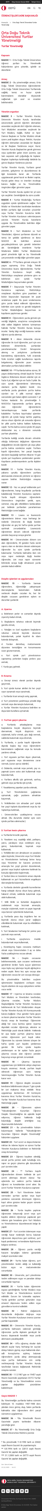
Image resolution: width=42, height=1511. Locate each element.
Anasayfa (4, 22)
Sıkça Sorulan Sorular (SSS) (20, 2)
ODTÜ (7, 2)
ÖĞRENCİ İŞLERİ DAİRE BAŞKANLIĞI (19, 15)
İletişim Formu (36, 2)
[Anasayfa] (8, 8)
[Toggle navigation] (39, 8)
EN (29, 8)
